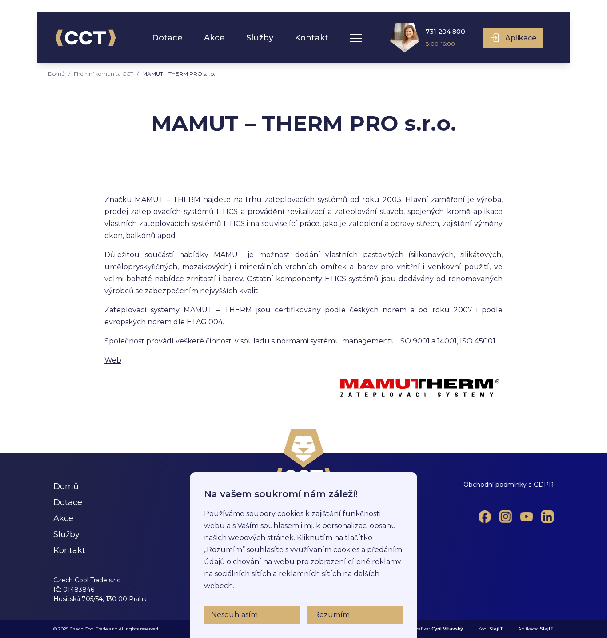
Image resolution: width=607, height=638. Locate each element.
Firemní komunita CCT (103, 73)
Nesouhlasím (234, 614)
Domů (56, 73)
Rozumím (332, 614)
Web (112, 360)
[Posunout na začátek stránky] (303, 456)
